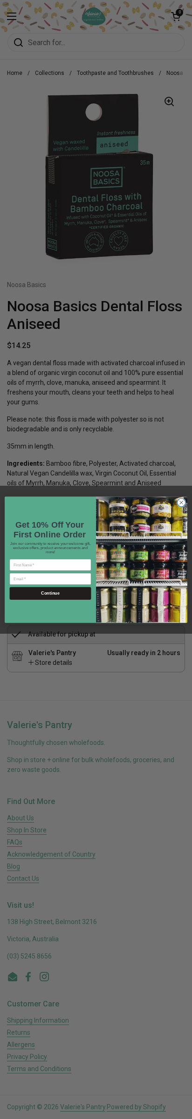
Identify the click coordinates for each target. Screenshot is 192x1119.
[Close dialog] (181, 502)
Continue (50, 593)
